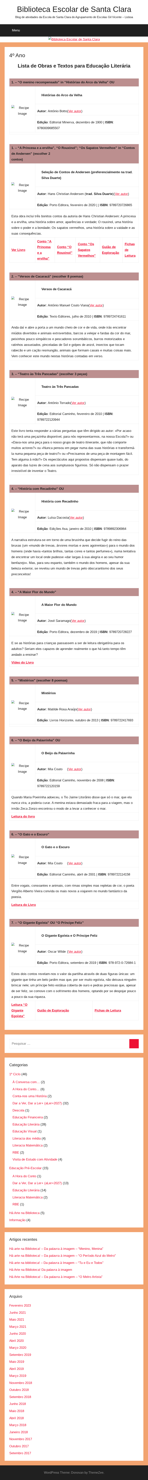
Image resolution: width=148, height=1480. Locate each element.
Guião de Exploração (53, 1010)
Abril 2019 (16, 1369)
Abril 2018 (16, 1418)
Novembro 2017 (20, 1439)
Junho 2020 (17, 1333)
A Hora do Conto (24, 1176)
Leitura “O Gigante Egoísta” (19, 1010)
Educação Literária (26, 1124)
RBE (16, 1152)
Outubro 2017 (19, 1446)
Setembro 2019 (20, 1355)
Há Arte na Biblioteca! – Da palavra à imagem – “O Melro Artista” (56, 1277)
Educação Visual (25, 1131)
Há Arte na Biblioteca (24, 1213)
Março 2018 (17, 1425)
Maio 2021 (16, 1319)
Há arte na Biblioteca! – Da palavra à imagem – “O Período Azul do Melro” (62, 1256)
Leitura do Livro (23, 905)
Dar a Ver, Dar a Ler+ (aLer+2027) (37, 1103)
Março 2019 (17, 1376)
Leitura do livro (23, 816)
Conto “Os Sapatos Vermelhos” (87, 250)
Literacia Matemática (28, 1145)
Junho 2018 (17, 1404)
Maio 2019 (16, 1362)
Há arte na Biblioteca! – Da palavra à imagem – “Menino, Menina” (56, 1249)
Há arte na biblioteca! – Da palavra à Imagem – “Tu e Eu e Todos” (56, 1263)
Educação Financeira (28, 1117)
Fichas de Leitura (108, 1010)
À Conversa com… (26, 1082)
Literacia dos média (27, 1138)
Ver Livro (18, 250)
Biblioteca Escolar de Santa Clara (74, 9)
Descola (18, 1110)
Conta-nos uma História (30, 1096)
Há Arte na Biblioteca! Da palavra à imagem (40, 1270)
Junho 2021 (17, 1312)
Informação (17, 1220)
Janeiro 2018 (18, 1432)
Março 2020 (17, 1348)
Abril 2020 (16, 1341)
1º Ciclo (14, 1074)
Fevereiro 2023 (20, 1305)
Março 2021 (17, 1327)
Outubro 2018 (19, 1390)
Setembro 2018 (20, 1397)
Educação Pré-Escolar (25, 1168)
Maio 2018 (16, 1411)
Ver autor (74, 111)
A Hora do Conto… (26, 1089)
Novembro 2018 (20, 1383)
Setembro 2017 (20, 1453)
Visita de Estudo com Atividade (35, 1159)
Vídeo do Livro (22, 662)
